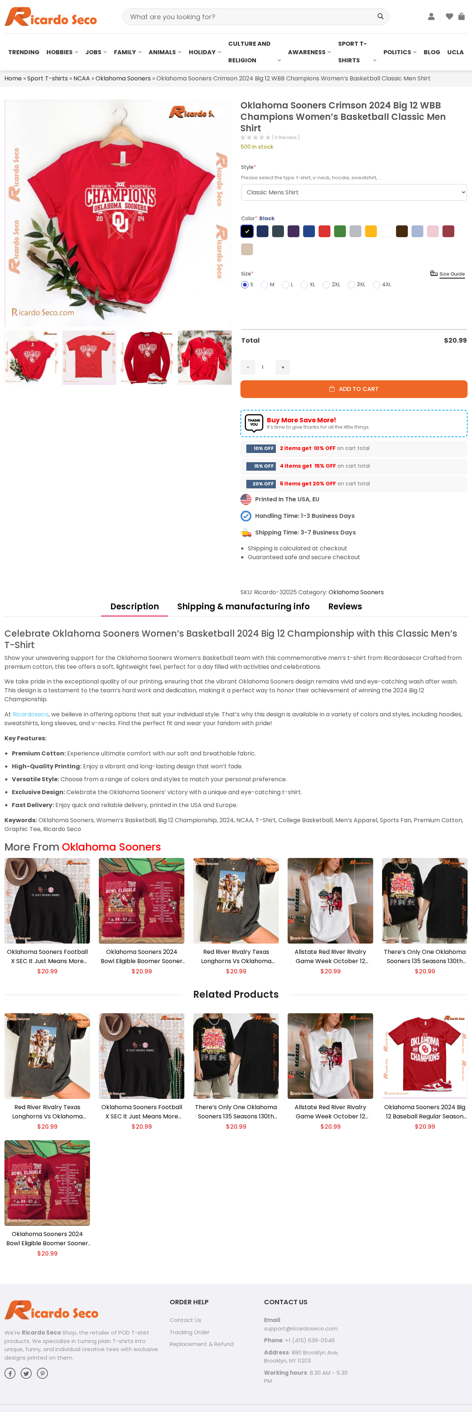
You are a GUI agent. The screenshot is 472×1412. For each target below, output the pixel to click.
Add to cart (356, 389)
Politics (397, 52)
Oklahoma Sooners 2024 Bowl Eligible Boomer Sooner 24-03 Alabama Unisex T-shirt (142, 957)
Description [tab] (134, 606)
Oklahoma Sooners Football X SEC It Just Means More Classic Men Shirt (47, 957)
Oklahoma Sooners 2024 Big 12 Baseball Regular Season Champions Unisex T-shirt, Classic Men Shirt (424, 1112)
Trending (23, 52)
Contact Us (185, 1320)
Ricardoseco (31, 714)
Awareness (307, 52)
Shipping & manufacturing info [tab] (243, 606)
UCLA (455, 52)
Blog (432, 52)
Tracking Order (189, 1332)
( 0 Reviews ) (286, 137)
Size (247, 273)
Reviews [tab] (345, 606)
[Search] (380, 16)
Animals (162, 52)
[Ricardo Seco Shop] (50, 16)
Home (13, 78)
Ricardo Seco (41, 1332)
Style (248, 167)
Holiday (202, 52)
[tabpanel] (236, 731)
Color (258, 218)
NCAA (81, 78)
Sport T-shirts (352, 52)
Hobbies (59, 52)
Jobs (93, 52)
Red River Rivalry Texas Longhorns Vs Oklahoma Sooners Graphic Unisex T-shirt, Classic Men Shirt (236, 957)
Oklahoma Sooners (123, 78)
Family (125, 52)
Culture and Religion (249, 52)
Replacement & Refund (202, 1344)
